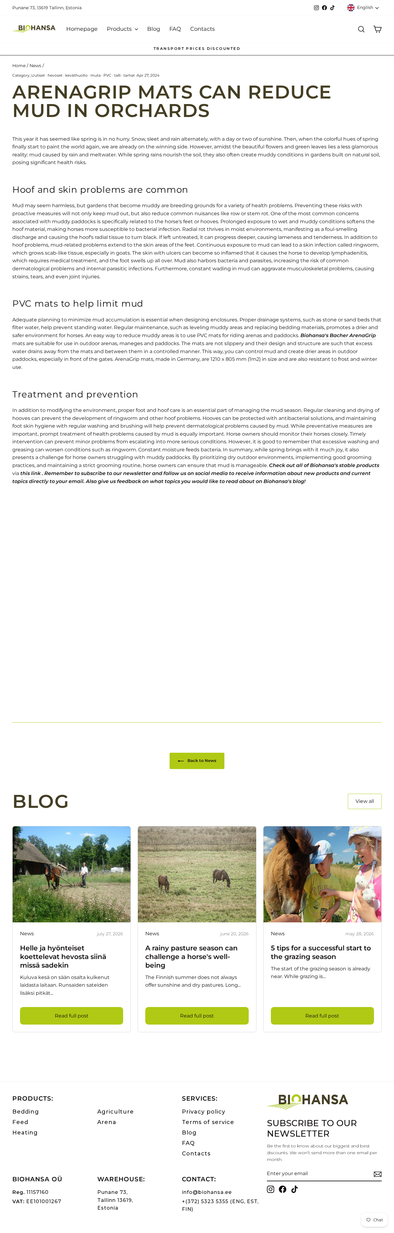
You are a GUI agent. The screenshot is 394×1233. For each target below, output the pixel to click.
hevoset (55, 75)
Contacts (202, 29)
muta (95, 75)
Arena (106, 1122)
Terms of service (208, 1122)
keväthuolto (76, 75)
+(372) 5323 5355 (205, 1201)
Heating (25, 1132)
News (35, 65)
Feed (20, 1122)
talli (117, 75)
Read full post (72, 1016)
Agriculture (115, 1111)
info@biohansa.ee (207, 1192)
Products (120, 29)
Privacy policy (203, 1111)
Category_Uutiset (28, 75)
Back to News (201, 760)
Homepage (82, 29)
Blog (153, 29)
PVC (107, 75)
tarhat (129, 75)
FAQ (175, 29)
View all (365, 801)
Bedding (25, 1111)
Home (19, 65)
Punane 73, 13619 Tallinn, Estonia (47, 7)
